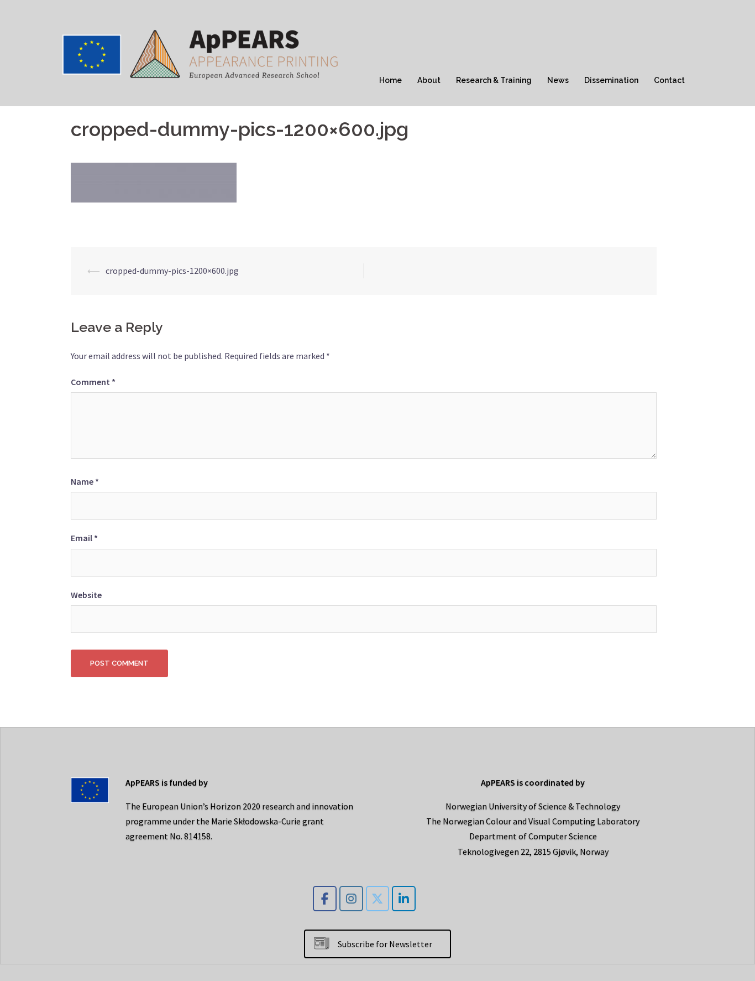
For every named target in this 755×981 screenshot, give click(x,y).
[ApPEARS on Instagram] (351, 899)
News (558, 80)
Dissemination (611, 80)
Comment (93, 381)
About (429, 80)
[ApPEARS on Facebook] (325, 899)
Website (86, 594)
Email (84, 537)
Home (390, 80)
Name (85, 481)
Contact (669, 80)
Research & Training (494, 80)
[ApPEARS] (200, 52)
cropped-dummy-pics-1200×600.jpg (172, 270)
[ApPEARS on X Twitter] (378, 899)
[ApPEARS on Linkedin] (404, 899)
